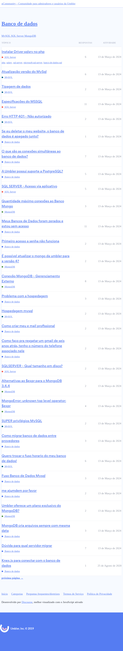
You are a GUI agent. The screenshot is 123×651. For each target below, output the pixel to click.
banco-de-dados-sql (53, 62)
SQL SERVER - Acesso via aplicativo (29, 186)
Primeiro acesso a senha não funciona (30, 241)
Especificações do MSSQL (22, 101)
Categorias (17, 593)
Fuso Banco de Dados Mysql (23, 476)
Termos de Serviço (73, 593)
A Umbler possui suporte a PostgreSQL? (32, 171)
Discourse (27, 602)
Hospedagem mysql (17, 311)
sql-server (17, 62)
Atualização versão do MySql (24, 72)
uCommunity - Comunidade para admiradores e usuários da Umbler (38, 3)
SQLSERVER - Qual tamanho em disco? (32, 366)
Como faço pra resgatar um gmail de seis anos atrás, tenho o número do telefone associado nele (33, 346)
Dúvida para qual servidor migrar (27, 546)
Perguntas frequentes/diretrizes (43, 593)
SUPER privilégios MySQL (22, 421)
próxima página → (12, 577)
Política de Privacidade (99, 593)
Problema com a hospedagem (25, 296)
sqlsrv (9, 62)
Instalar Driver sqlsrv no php (23, 52)
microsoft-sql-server (33, 62)
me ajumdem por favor (19, 490)
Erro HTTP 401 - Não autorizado (26, 116)
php (3, 62)
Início (5, 593)
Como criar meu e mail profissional (28, 326)
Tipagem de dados (16, 86)
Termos (61, 628)
